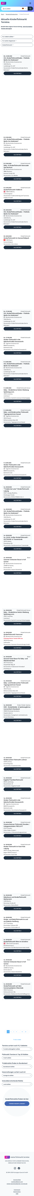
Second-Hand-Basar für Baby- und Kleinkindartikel (16, 660)
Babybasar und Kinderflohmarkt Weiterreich (15, 898)
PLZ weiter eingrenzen (8, 41)
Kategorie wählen (8, 1075)
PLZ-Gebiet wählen (7, 36)
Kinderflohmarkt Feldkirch (13, 190)
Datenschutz (23, 1192)
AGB (24, 1194)
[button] (5, 1031)
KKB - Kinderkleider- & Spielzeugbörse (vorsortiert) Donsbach (17, 708)
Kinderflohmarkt (7, 45)
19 (22, 1031)
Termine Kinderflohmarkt (17, 1103)
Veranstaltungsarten (12, 14)
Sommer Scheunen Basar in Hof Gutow (15, 561)
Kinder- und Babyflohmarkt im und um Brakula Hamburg (16, 920)
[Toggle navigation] (30, 3)
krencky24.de (17, 1180)
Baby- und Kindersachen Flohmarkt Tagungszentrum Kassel (16, 413)
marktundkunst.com (17, 1182)
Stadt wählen (7, 1058)
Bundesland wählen (9, 1066)
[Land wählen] (24, 9)
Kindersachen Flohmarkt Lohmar (15, 760)
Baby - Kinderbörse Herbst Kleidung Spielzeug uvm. (16, 391)
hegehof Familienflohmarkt (13, 780)
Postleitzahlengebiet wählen (11, 1049)
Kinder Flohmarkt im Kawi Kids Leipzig (14, 847)
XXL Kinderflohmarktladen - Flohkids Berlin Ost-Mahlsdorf (17, 59)
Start (2, 14)
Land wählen (7, 1084)
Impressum (23, 1190)
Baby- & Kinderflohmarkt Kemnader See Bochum (16, 166)
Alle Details (17, 73)
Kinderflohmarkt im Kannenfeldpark (16, 238)
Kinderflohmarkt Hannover (13, 634)
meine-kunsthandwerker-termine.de (17, 1184)
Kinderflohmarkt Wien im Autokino (16, 942)
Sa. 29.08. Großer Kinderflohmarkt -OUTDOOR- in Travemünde (16, 538)
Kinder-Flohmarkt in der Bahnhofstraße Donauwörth (14, 340)
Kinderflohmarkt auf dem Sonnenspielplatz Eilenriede (13, 987)
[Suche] (30, 9)
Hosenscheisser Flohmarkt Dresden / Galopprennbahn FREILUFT (16, 825)
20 (25, 1031)
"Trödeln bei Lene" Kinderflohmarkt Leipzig (16, 490)
